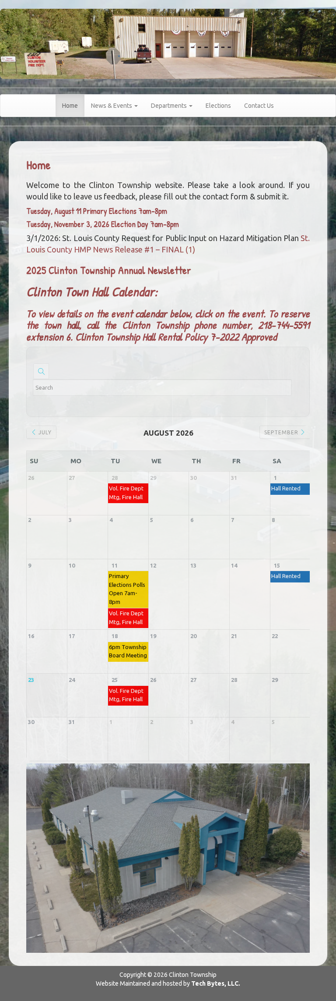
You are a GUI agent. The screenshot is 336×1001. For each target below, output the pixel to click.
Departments (169, 105)
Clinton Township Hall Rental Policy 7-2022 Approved (175, 337)
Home (70, 105)
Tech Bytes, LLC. (215, 983)
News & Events (112, 105)
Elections (218, 105)
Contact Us (259, 105)
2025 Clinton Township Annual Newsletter (108, 270)
